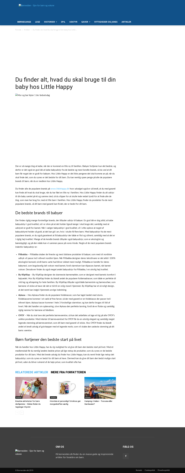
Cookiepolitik (150, 470)
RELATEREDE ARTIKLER (31, 372)
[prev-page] (17, 413)
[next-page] (22, 413)
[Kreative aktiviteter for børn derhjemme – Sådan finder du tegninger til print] (31, 388)
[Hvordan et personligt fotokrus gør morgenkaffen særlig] (65, 388)
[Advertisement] (65, 54)
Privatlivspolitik (164, 470)
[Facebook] (126, 456)
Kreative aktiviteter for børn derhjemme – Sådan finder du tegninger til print (27, 404)
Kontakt (139, 470)
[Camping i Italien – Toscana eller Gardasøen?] (100, 388)
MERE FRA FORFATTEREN (68, 372)
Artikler (27, 30)
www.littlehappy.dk (60, 189)
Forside (18, 30)
